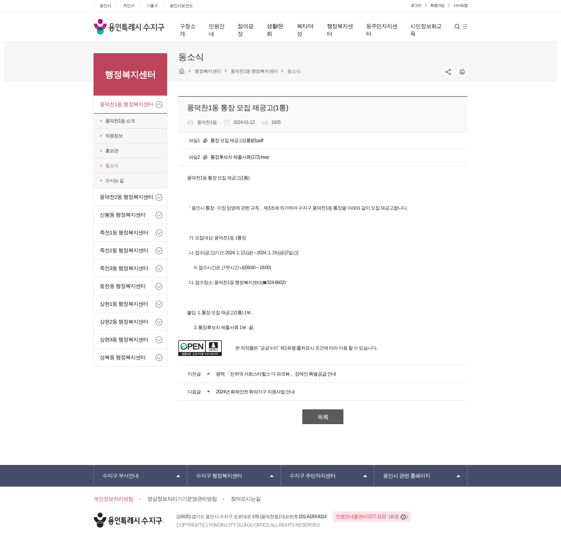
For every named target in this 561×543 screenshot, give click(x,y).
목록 (322, 417)
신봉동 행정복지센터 (123, 215)
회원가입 (437, 5)
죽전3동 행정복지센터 (124, 268)
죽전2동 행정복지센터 (124, 250)
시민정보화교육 (425, 30)
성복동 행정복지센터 (123, 357)
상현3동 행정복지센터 (124, 340)
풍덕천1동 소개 (120, 120)
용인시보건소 (181, 5)
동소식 (111, 165)
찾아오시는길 (246, 499)
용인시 (105, 5)
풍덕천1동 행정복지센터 (126, 104)
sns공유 (449, 72)
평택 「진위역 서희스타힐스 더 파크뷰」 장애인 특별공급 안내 (276, 373)
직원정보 (114, 135)
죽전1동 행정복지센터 (124, 233)
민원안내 (216, 30)
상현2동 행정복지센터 (124, 322)
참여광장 (245, 30)
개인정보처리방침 (113, 499)
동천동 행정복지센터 (123, 286)
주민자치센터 (312, 476)
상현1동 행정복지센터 (124, 304)
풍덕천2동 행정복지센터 (126, 197)
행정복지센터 (340, 30)
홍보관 (111, 150)
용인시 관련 (406, 476)
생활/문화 (275, 30)
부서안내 (120, 476)
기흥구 (152, 5)
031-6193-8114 (313, 516)
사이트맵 (460, 5)
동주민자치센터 (381, 30)
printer (462, 72)
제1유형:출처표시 (297, 347)
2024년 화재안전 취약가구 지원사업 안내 (255, 391)
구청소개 (187, 30)
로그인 (416, 5)
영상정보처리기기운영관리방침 (182, 499)
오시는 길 (114, 180)
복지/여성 (305, 30)
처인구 (128, 5)
